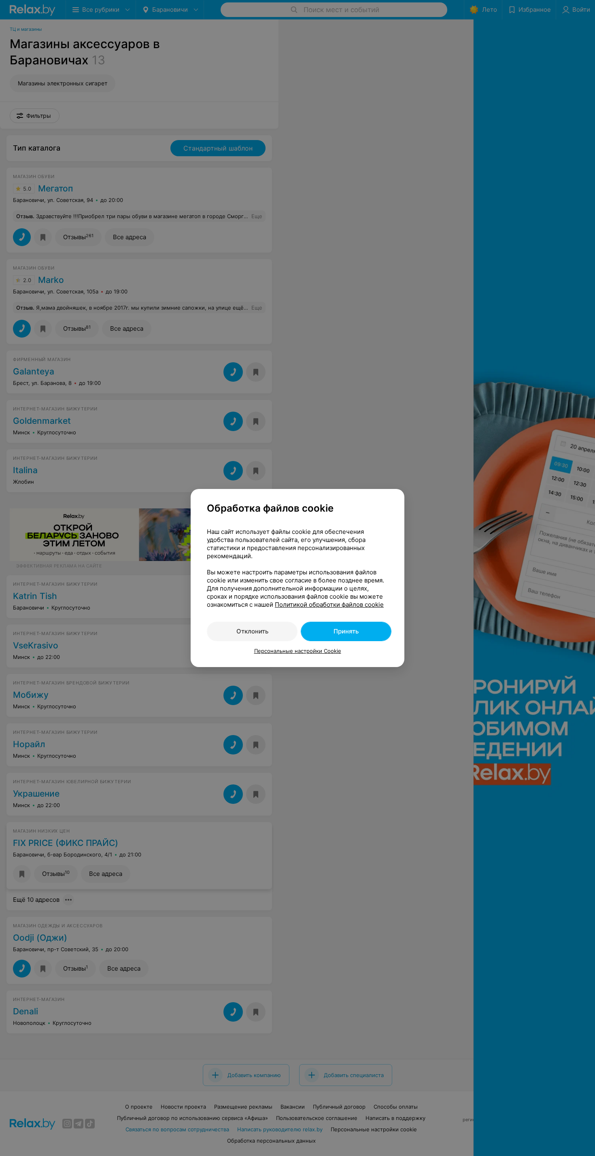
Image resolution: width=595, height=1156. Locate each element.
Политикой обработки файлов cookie (329, 604)
